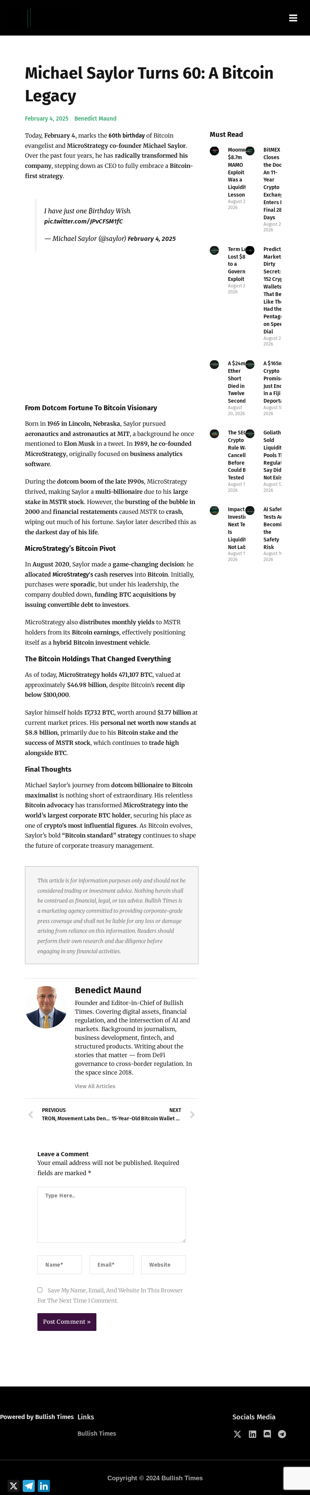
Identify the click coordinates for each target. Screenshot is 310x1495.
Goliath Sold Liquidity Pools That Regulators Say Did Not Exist (277, 455)
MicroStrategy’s (72, 574)
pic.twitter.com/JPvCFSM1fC (83, 221)
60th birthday (126, 135)
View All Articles (95, 1086)
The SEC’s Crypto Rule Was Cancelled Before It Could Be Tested (240, 455)
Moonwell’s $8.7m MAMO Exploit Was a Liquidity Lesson (241, 172)
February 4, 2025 (152, 238)
